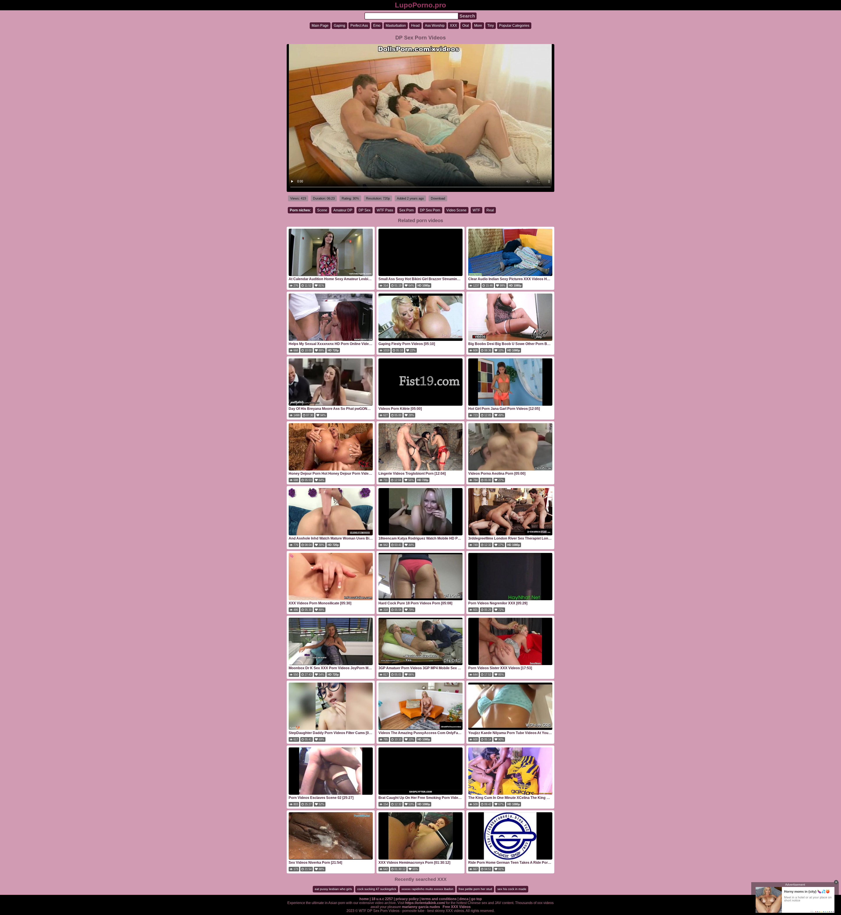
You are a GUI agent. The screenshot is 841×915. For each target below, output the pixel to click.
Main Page (320, 25)
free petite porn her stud (475, 889)
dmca (463, 899)
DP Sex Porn (430, 210)
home (364, 899)
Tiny (490, 25)
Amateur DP (342, 210)
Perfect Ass (359, 25)
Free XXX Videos (457, 907)
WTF (476, 210)
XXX (453, 25)
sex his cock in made (511, 889)
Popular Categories (514, 25)
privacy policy (407, 899)
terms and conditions (439, 899)
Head (415, 25)
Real (490, 210)
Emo (376, 25)
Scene (322, 210)
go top (476, 899)
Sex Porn (406, 210)
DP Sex (365, 210)
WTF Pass (385, 210)
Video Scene (456, 210)
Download (438, 198)
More (478, 25)
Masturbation (396, 25)
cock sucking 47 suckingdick (376, 889)
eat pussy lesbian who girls (333, 889)
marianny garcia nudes (421, 907)
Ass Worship (435, 25)
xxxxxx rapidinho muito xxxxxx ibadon (427, 889)
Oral (465, 25)
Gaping (339, 25)
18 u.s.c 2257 (382, 899)
